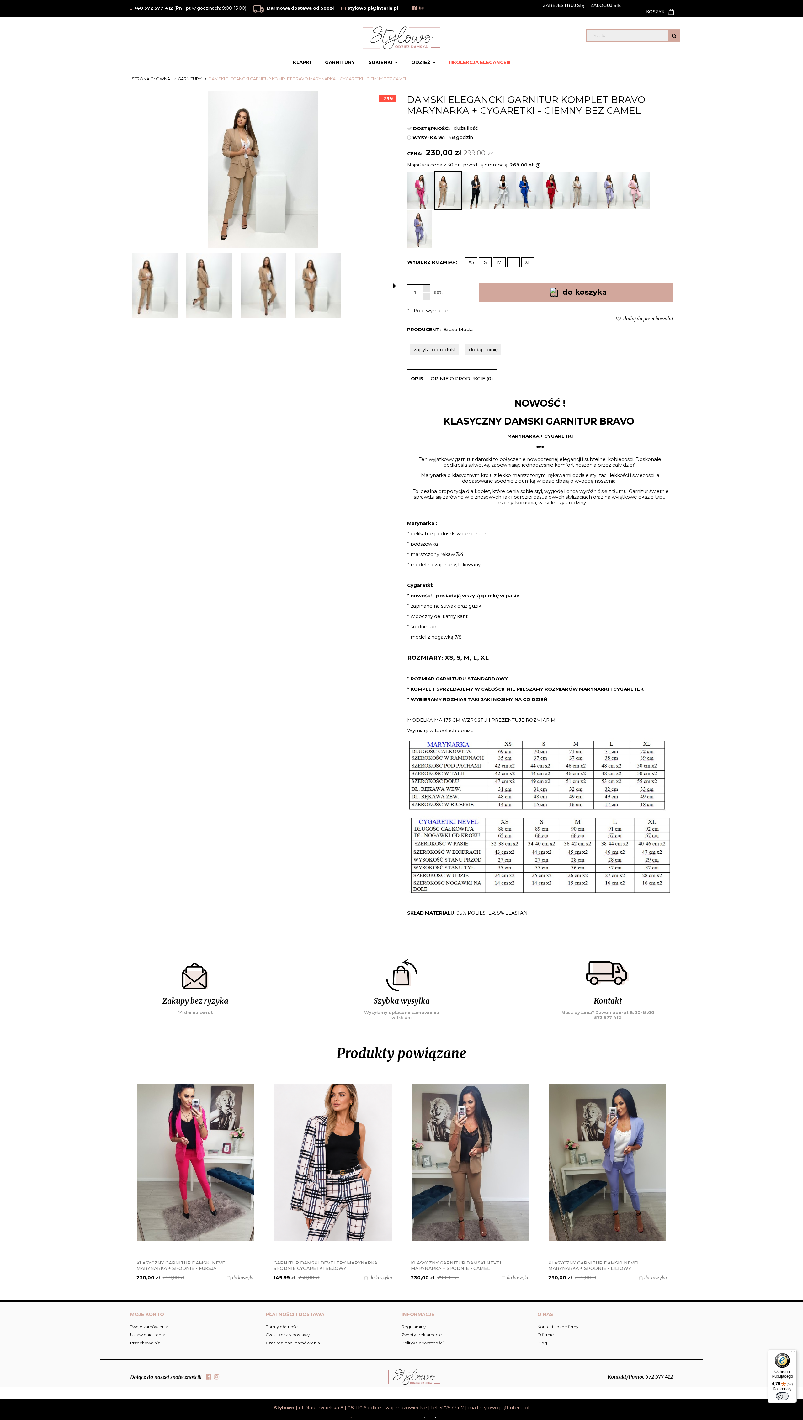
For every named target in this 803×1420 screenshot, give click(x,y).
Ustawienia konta (147, 1334)
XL (528, 262)
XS (471, 262)
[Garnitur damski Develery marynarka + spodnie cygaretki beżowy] (195, 1163)
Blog (542, 1342)
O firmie (545, 1334)
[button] (394, 285)
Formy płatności (282, 1326)
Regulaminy (414, 1326)
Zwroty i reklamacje (422, 1334)
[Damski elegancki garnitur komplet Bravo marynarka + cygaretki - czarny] (475, 190)
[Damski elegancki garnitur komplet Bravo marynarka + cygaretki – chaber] (529, 190)
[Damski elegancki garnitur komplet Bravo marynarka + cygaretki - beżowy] (583, 190)
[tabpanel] (540, 657)
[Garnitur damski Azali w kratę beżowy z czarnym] (607, 1163)
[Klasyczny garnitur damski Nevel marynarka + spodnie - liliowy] (470, 1163)
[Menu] (793, 1353)
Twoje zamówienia (149, 1326)
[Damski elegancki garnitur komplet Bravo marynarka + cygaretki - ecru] (502, 190)
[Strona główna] (401, 37)
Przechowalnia (145, 1342)
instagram (421, 7)
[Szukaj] (674, 35)
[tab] (417, 378)
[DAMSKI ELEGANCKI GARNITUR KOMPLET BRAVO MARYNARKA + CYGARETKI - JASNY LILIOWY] (610, 190)
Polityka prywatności (423, 1342)
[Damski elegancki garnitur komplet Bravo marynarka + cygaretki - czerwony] (556, 190)
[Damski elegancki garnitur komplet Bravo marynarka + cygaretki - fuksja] (420, 190)
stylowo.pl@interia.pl (504, 1408)
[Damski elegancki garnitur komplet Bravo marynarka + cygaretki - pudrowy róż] (636, 190)
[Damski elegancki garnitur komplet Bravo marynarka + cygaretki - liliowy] (419, 229)
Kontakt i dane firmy (557, 1326)
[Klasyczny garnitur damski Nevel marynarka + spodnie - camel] (332, 1163)
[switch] (782, 1396)
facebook (414, 7)
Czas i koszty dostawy (288, 1334)
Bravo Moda (458, 329)
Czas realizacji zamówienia (293, 1342)
